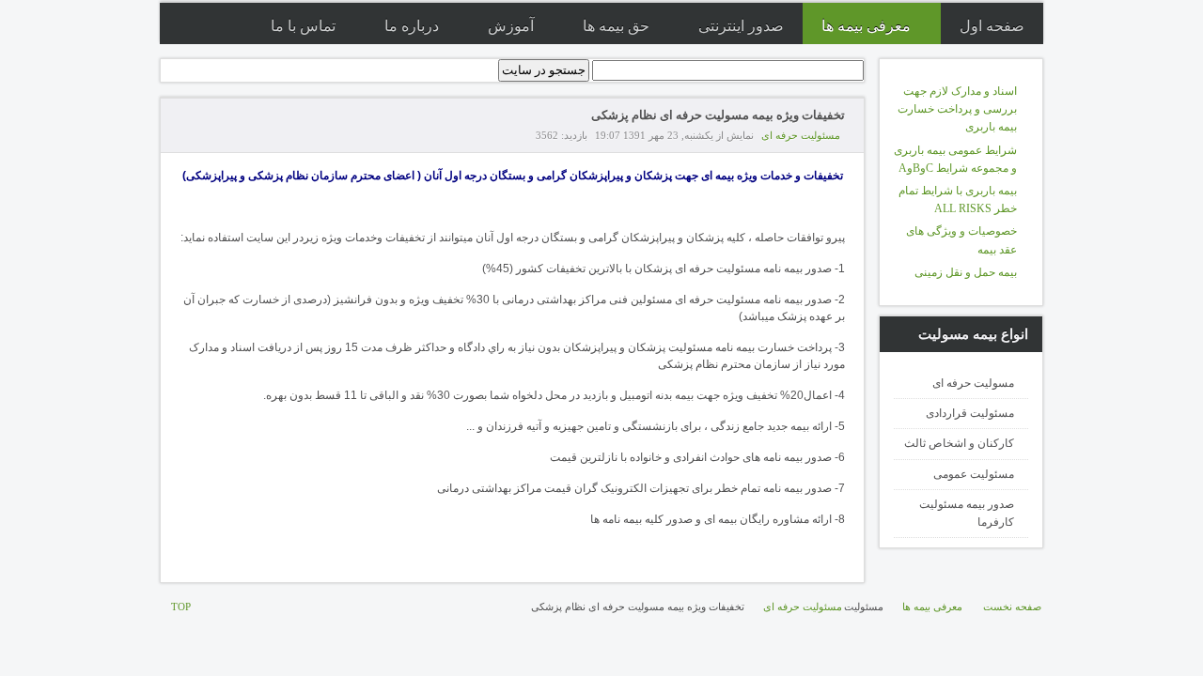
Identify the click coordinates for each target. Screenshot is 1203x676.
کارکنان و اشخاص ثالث (959, 443)
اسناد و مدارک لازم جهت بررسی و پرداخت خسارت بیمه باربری (957, 108)
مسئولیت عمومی (973, 474)
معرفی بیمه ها (932, 606)
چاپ (210, 135)
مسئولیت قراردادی (970, 413)
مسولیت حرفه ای (973, 383)
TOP (181, 606)
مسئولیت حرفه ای (800, 135)
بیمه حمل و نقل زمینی (965, 272)
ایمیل (188, 135)
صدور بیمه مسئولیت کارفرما (966, 513)
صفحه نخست (1012, 606)
